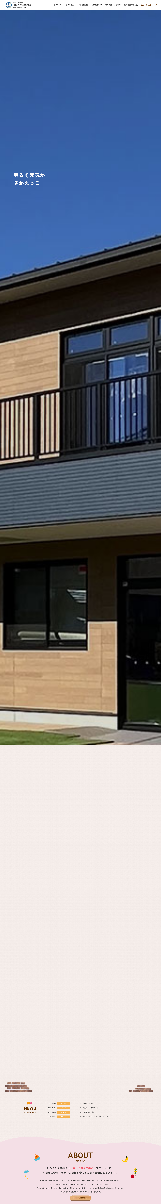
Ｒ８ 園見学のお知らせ (88, 1112)
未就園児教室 (83, 5)
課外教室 (108, 5)
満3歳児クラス (97, 5)
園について (58, 5)
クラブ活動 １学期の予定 (89, 1108)
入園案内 (118, 5)
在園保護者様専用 (130, 5)
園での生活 (70, 5)
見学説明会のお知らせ (87, 1103)
